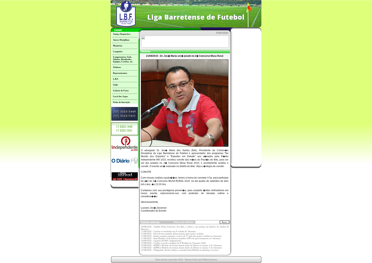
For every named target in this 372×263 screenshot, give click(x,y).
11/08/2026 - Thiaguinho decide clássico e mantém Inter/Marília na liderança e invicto (180, 250)
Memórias (117, 45)
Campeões (117, 51)
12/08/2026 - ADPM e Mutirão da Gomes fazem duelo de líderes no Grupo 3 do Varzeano (181, 245)
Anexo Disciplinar (121, 40)
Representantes (120, 73)
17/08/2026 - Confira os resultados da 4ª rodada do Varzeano (168, 231)
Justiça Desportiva (121, 34)
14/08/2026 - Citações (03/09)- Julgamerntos (161, 240)
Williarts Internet (209, 259)
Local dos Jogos (120, 96)
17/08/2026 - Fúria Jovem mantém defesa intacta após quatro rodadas (172, 234)
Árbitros (117, 67)
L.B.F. (116, 79)
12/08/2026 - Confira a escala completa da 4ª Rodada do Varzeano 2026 (173, 243)
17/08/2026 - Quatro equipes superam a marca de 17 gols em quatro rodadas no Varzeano (181, 236)
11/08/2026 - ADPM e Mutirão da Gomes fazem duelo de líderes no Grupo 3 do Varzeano (181, 247)
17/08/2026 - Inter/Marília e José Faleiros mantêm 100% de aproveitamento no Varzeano (181, 238)
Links (115, 85)
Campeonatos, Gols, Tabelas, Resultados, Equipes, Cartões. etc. (123, 59)
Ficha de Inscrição (121, 102)
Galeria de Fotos (121, 90)
